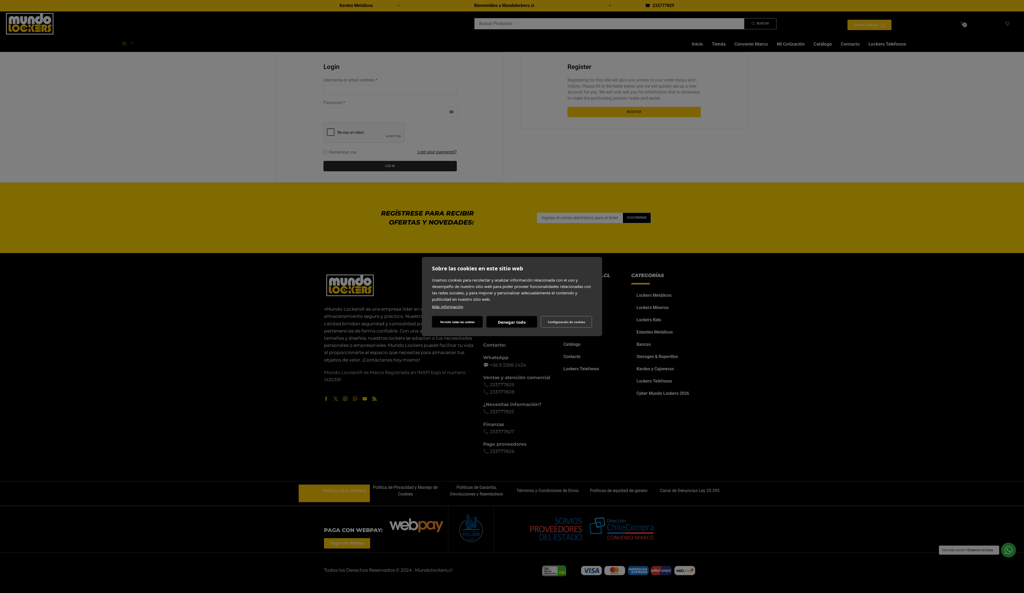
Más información (447, 306)
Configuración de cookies (566, 322)
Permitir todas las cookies (457, 322)
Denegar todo (512, 321)
